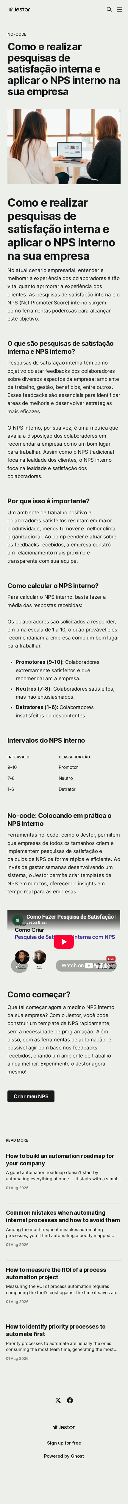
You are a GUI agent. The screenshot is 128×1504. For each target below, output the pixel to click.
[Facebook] (70, 1400)
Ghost (77, 1456)
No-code (16, 34)
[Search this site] (109, 9)
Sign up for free (64, 1443)
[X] (58, 1400)
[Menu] (119, 9)
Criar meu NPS (31, 1096)
